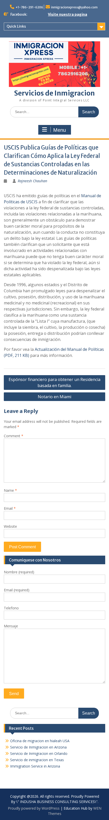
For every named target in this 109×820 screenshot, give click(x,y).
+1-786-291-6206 (29, 7)
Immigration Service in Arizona (35, 766)
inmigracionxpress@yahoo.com (74, 7)
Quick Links (16, 26)
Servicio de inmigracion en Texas (37, 759)
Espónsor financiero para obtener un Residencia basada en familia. (54, 382)
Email (10, 508)
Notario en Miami (54, 396)
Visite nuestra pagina (67, 14)
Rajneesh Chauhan (32, 180)
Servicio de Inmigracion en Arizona (38, 747)
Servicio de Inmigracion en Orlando (38, 753)
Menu (59, 130)
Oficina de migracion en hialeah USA (39, 740)
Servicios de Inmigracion (54, 93)
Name (10, 490)
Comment (13, 435)
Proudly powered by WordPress (34, 808)
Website (10, 526)
